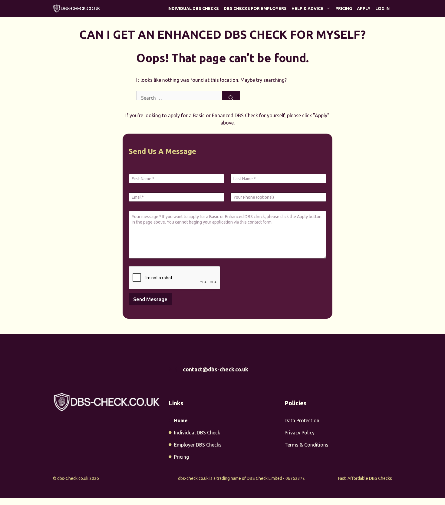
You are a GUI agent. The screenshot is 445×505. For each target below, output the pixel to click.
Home (181, 420)
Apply (364, 8)
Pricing (343, 8)
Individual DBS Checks (193, 8)
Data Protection (302, 420)
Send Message (150, 299)
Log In (382, 8)
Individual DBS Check (197, 432)
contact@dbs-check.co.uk (215, 369)
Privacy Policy (300, 432)
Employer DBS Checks (198, 444)
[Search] (231, 98)
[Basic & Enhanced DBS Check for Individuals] (77, 8)
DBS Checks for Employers (255, 8)
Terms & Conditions (306, 444)
